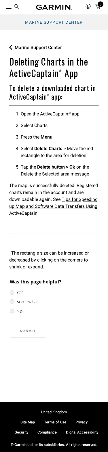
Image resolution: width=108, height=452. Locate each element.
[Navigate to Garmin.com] (54, 7)
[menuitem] (17, 7)
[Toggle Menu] (3, 6)
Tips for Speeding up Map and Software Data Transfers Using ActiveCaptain (53, 206)
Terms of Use (55, 422)
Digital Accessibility (82, 432)
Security (21, 432)
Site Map (27, 422)
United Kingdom (54, 412)
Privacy (81, 422)
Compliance (47, 432)
